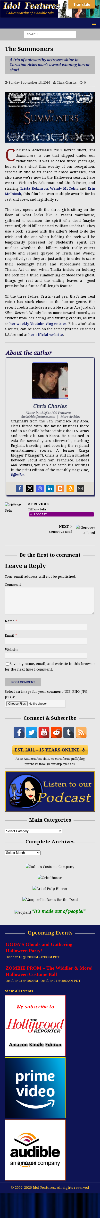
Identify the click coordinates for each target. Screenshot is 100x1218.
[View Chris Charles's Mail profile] (80, 488)
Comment (13, 584)
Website (11, 650)
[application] (50, 117)
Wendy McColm (64, 188)
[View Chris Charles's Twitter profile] (29, 488)
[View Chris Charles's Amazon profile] (70, 488)
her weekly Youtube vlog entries (38, 324)
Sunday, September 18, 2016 (29, 82)
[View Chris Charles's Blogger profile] (60, 488)
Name (10, 621)
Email (10, 635)
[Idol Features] (50, 15)
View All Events (19, 991)
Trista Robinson (34, 188)
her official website (45, 335)
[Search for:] (50, 34)
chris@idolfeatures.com (38, 417)
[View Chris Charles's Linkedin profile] (50, 488)
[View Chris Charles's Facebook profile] (19, 488)
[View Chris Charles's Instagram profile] (40, 488)
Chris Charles (66, 82)
